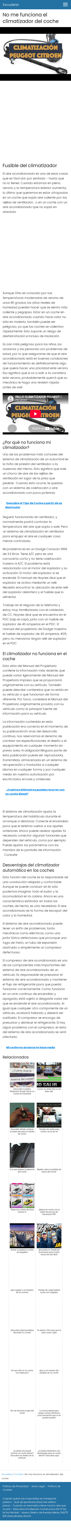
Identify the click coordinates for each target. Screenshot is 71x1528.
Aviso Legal (38, 1486)
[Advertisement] (35, 120)
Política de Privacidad (15, 1486)
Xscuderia (11, 4)
